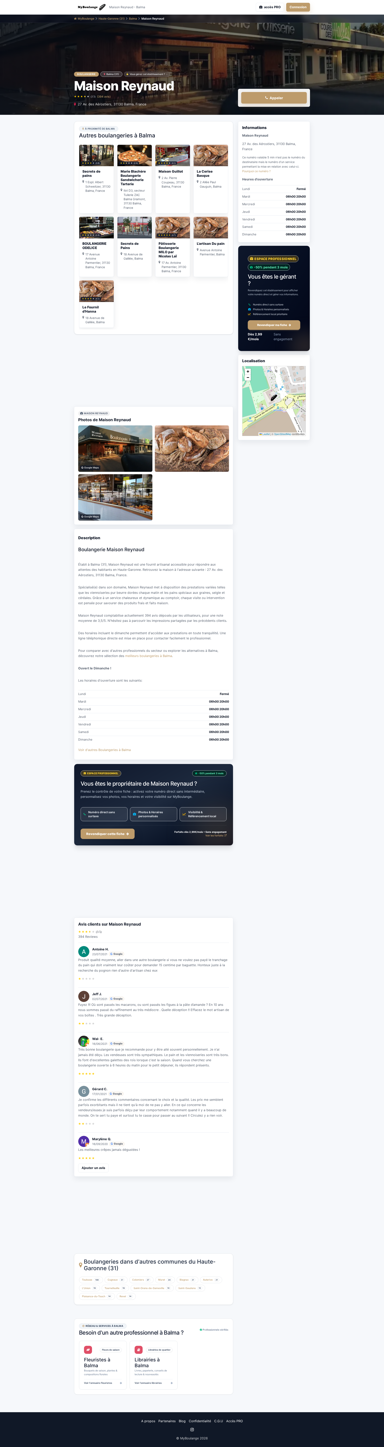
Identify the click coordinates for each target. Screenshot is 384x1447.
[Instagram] (192, 1430)
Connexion (298, 7)
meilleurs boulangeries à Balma (148, 656)
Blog (182, 1421)
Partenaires (167, 1421)
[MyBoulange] (90, 7)
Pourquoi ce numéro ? (256, 171)
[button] (274, 398)
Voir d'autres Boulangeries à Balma (104, 750)
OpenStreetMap (282, 434)
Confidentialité (200, 1421)
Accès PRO (234, 1421)
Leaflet (266, 434)
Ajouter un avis (93, 1168)
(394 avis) (104, 96)
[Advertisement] (153, 370)
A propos (148, 1421)
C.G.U (218, 1421)
